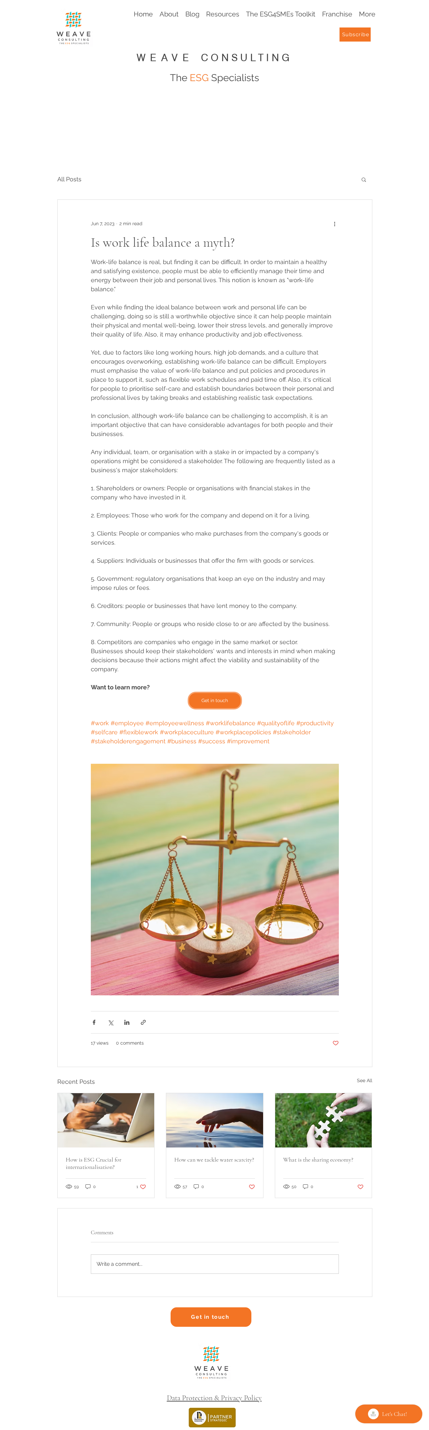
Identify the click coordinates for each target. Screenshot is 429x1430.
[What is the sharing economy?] (323, 1120)
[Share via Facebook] (94, 1022)
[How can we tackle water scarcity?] (214, 1120)
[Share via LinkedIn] (127, 1022)
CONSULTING (247, 57)
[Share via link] (143, 1022)
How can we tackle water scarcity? (214, 1159)
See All (364, 1080)
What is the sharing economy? (318, 1159)
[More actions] (335, 224)
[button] (364, 179)
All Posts (69, 179)
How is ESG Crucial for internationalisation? (93, 1163)
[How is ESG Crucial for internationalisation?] (106, 1120)
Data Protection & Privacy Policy (214, 1397)
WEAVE (169, 57)
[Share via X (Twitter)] (110, 1022)
